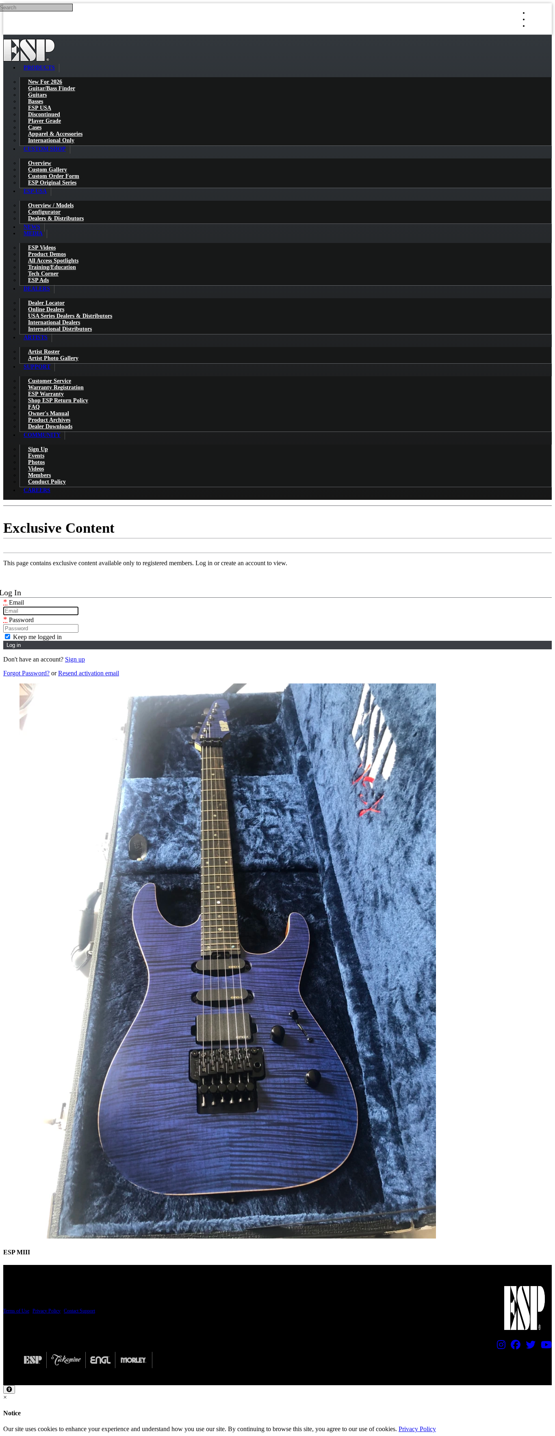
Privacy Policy (47, 1311)
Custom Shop (45, 149)
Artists (36, 337)
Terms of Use (16, 1311)
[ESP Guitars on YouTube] (544, 1346)
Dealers (37, 289)
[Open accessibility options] (9, 1389)
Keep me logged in (36, 636)
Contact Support (79, 1311)
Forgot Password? (26, 673)
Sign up (75, 659)
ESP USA (35, 191)
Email (13, 602)
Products (39, 68)
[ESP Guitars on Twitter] (528, 1346)
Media (33, 233)
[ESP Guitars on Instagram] (499, 1346)
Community (42, 435)
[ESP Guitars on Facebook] (513, 1346)
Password (18, 619)
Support (37, 367)
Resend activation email (88, 673)
